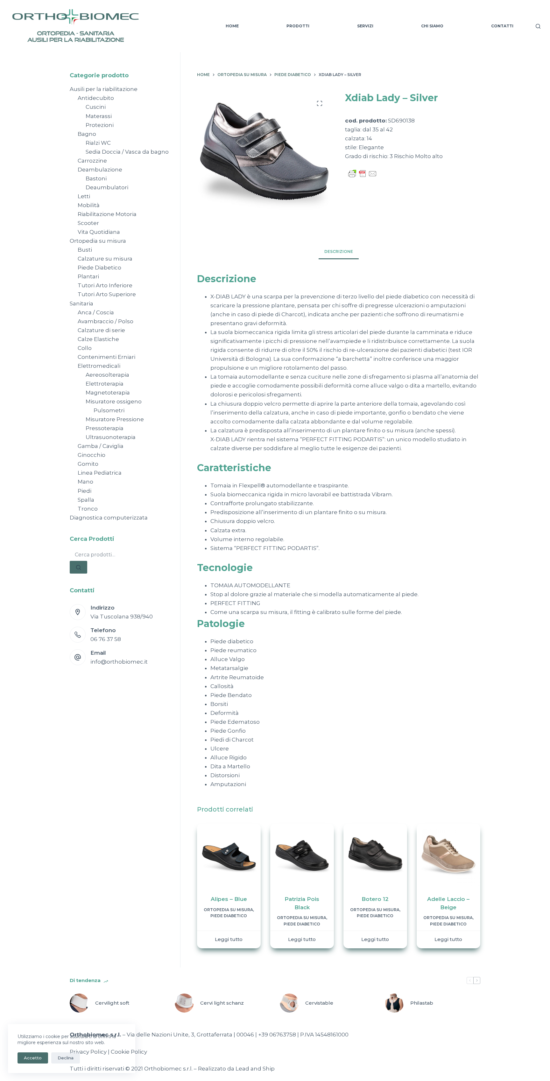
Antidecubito (96, 98)
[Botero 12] (375, 855)
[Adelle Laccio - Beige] (448, 855)
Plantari (88, 276)
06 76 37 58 (105, 639)
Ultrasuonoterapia (111, 437)
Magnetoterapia (108, 392)
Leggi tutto (229, 939)
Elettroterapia (104, 383)
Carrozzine (92, 160)
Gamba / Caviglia (100, 446)
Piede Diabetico (228, 915)
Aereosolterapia (107, 375)
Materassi (99, 116)
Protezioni (100, 125)
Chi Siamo (432, 26)
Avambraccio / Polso (105, 321)
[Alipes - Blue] (229, 855)
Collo (85, 348)
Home (232, 26)
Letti (84, 196)
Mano (85, 481)
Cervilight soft (112, 1003)
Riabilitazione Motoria (107, 214)
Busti (85, 250)
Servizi (365, 26)
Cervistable (319, 1003)
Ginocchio (91, 455)
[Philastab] (394, 1003)
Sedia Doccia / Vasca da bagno (127, 152)
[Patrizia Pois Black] (302, 855)
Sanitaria (81, 303)
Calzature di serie (101, 330)
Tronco (88, 509)
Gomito (88, 464)
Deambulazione (100, 169)
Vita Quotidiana (99, 232)
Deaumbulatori (107, 187)
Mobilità (89, 205)
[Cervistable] (289, 1003)
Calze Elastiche (98, 339)
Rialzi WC (98, 143)
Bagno (87, 134)
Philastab (421, 1003)
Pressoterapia (104, 428)
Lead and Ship (255, 1068)
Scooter (88, 223)
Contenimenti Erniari (106, 357)
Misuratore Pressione (115, 419)
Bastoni (96, 178)
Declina (66, 1057)
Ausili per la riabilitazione (104, 89)
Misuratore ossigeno (114, 401)
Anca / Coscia (96, 312)
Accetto (33, 1057)
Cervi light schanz (222, 1003)
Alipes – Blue (229, 899)
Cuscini (96, 107)
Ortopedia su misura (228, 909)
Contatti (502, 26)
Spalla (86, 500)
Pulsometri (109, 410)
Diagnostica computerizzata (109, 517)
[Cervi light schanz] (184, 1003)
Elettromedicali (99, 366)
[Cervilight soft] (79, 1003)
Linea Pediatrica (100, 473)
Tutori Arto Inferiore (105, 285)
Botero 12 (375, 899)
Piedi (84, 491)
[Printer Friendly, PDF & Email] (362, 173)
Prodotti (297, 26)
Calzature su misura (105, 258)
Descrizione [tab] (338, 251)
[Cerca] (538, 26)
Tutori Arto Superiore (107, 294)
